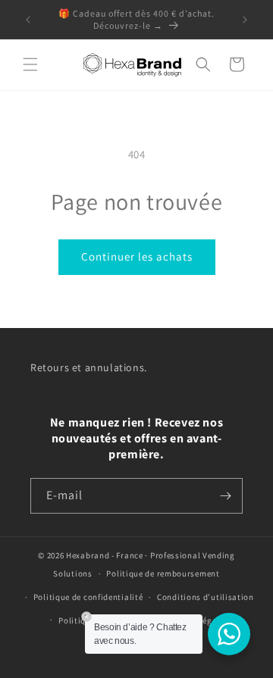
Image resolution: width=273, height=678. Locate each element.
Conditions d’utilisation (205, 597)
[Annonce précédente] (28, 19)
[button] (30, 64)
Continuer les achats (137, 256)
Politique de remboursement (162, 573)
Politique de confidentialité (88, 597)
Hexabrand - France (104, 555)
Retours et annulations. (88, 367)
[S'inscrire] (225, 496)
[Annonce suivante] (245, 19)
